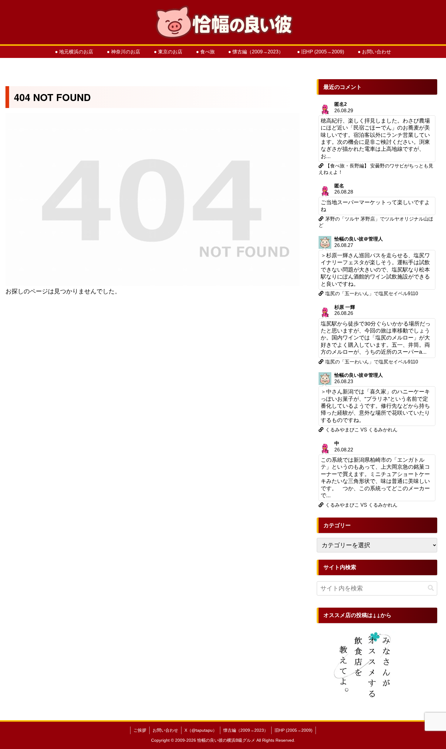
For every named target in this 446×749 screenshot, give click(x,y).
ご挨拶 (139, 730)
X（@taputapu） (200, 730)
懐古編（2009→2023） (245, 730)
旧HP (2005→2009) (294, 730)
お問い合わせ (165, 730)
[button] (430, 588)
